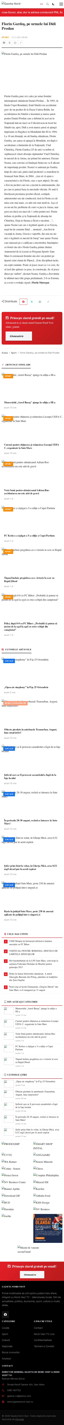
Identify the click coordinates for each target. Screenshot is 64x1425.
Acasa (5, 353)
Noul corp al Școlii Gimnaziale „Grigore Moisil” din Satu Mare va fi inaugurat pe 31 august (33, 988)
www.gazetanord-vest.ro (20, 1401)
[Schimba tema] (53, 4)
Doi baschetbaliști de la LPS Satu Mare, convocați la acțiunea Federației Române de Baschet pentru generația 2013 (33, 963)
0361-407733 (14, 1390)
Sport (5, 37)
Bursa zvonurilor (11, 1352)
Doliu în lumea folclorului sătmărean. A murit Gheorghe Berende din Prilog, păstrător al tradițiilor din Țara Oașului (33, 977)
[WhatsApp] (15, 42)
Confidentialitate (43, 1340)
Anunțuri (6, 1358)
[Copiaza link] (20, 42)
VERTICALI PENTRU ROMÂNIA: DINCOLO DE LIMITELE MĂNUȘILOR (33, 952)
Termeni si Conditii (44, 1346)
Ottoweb (19, 1419)
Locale (5, 1327)
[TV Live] (41, 4)
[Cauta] (47, 4)
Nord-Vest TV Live (44, 1334)
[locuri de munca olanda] (47, 1228)
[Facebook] (4, 42)
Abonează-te (16, 336)
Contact (38, 1327)
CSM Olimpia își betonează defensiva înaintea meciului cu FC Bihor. (30, 942)
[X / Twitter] (9, 42)
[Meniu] (59, 4)
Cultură (6, 1340)
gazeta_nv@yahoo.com (19, 1396)
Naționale (7, 1346)
